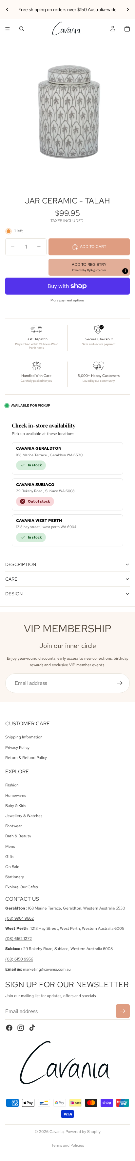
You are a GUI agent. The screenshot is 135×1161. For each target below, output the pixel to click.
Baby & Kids (15, 805)
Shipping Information (24, 737)
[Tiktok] (32, 1028)
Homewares (15, 795)
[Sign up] (120, 683)
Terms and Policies (67, 1145)
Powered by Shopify (83, 1131)
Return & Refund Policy (26, 757)
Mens (10, 846)
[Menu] (7, 28)
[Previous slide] (7, 9)
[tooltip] (125, 271)
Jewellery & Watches (23, 815)
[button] (89, 267)
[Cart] (127, 29)
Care (11, 579)
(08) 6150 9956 (19, 959)
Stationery (14, 876)
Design (14, 594)
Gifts (9, 856)
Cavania (56, 1131)
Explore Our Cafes (21, 887)
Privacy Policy (17, 747)
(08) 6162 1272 (18, 938)
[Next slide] (128, 9)
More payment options (67, 300)
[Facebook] (9, 1028)
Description (20, 564)
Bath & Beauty (18, 836)
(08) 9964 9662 (19, 918)
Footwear (13, 826)
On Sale (12, 866)
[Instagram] (21, 1028)
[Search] (21, 29)
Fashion (12, 785)
